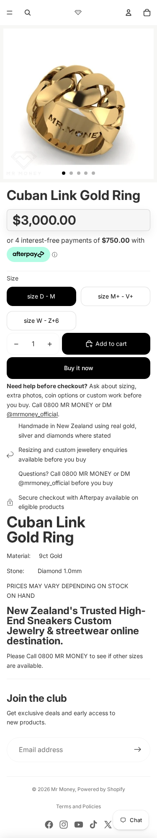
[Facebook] (49, 825)
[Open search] (27, 12)
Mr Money (63, 789)
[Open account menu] (128, 12)
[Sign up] (138, 750)
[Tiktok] (93, 825)
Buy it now (78, 367)
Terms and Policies (78, 806)
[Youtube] (79, 825)
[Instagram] (64, 825)
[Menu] (9, 12)
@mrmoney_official (32, 414)
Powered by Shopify (101, 789)
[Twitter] (108, 825)
